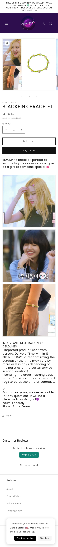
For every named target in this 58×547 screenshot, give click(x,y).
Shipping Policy (14, 510)
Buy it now (29, 150)
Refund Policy (13, 503)
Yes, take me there (25, 538)
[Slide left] (21, 96)
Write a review (29, 455)
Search (10, 488)
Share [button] (9, 415)
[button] (6, 23)
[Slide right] (36, 96)
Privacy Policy (13, 496)
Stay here (44, 538)
